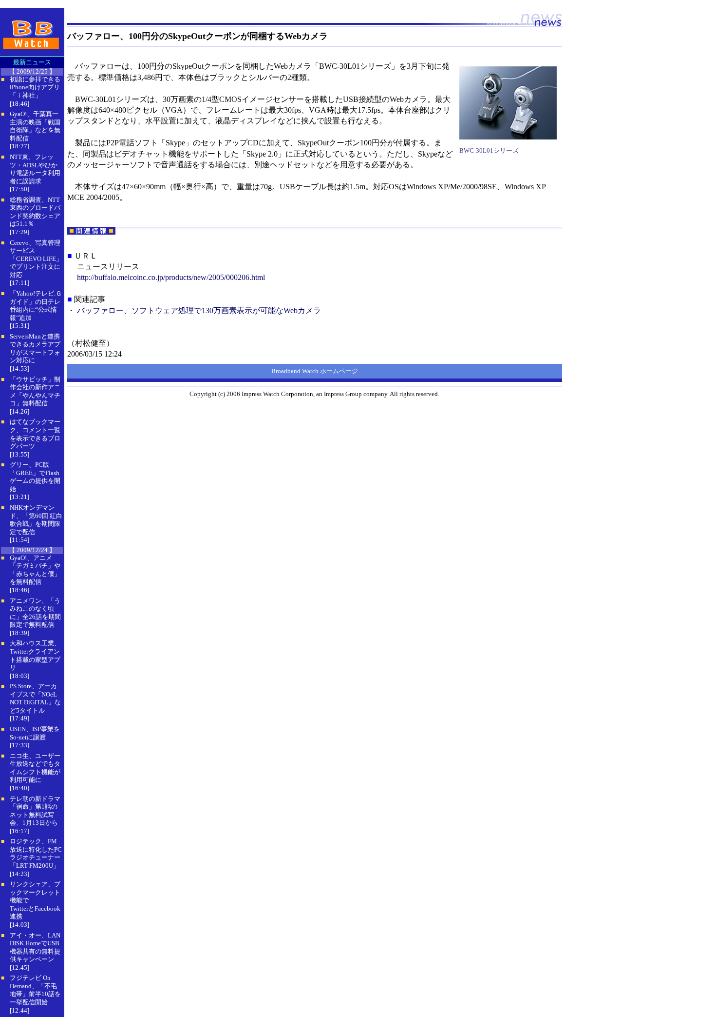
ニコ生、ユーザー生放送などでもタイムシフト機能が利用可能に (35, 768)
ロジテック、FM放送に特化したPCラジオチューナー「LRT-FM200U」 (36, 853)
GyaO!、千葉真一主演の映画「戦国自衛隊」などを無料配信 (35, 126)
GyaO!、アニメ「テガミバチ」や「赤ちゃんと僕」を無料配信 (35, 570)
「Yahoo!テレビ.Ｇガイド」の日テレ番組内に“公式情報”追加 (36, 305)
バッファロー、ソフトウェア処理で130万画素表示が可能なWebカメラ (199, 310)
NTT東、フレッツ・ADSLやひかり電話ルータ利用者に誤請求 (35, 169)
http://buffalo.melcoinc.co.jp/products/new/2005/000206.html (171, 277)
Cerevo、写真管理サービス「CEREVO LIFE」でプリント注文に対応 (36, 259)
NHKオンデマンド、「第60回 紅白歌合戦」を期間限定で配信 (36, 520)
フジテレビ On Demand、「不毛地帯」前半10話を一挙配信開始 (35, 990)
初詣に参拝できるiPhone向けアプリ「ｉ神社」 (35, 87)
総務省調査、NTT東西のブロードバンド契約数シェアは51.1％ (35, 212)
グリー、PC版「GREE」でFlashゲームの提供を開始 (35, 477)
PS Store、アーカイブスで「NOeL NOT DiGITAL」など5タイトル (35, 698)
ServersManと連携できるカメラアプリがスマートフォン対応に (35, 348)
